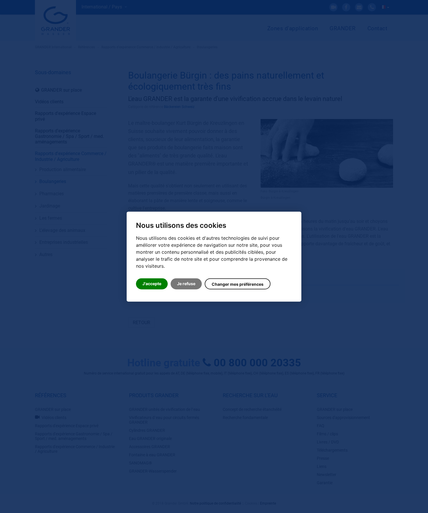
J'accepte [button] (151, 283)
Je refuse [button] (186, 283)
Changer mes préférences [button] (237, 284)
